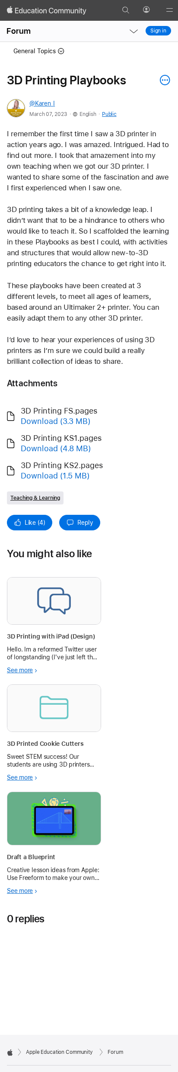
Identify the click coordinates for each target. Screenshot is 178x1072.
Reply (85, 522)
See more (20, 670)
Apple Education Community (59, 1052)
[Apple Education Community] (46, 10)
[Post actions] (163, 80)
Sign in (158, 31)
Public (109, 114)
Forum (18, 31)
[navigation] (133, 31)
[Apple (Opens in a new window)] (10, 1052)
